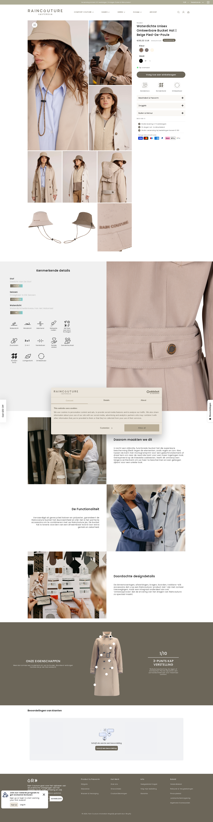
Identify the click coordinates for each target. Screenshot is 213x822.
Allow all (142, 428)
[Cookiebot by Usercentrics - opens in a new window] (148, 392)
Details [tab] (107, 400)
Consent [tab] (69, 400)
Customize (104, 428)
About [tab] (143, 400)
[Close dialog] (140, 383)
